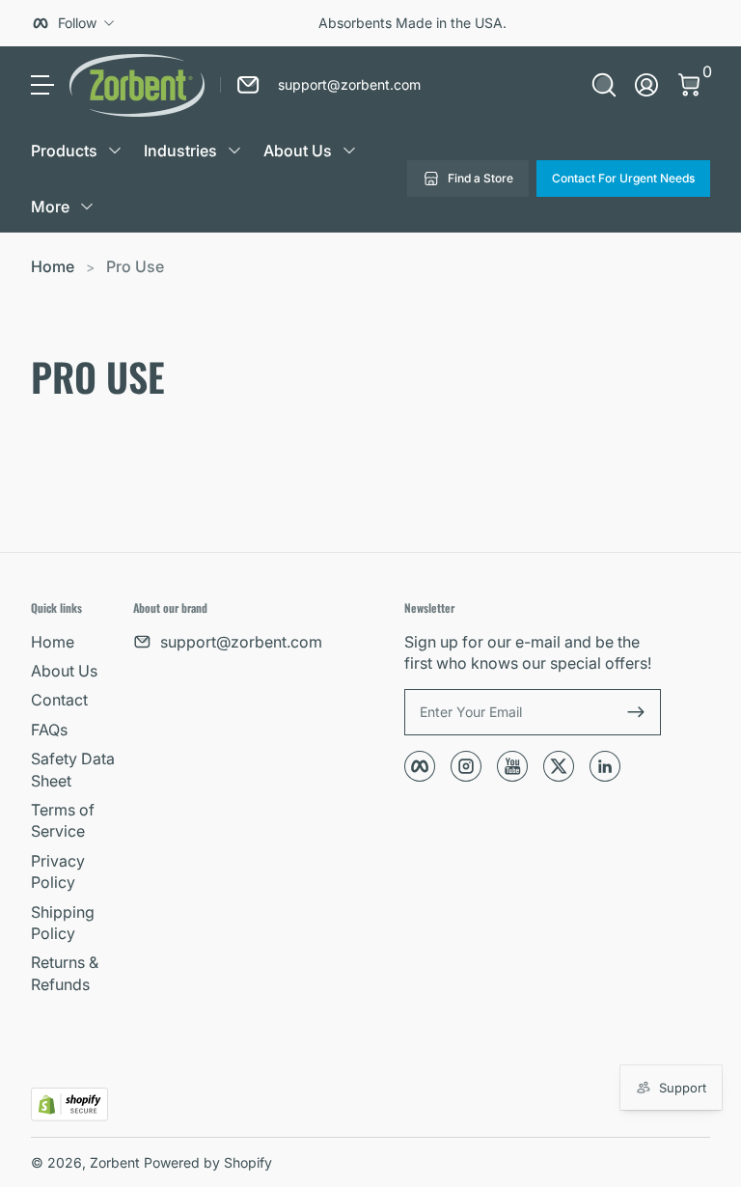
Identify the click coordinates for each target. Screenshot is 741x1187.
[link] (320, 84)
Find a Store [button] (480, 178)
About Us (64, 670)
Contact (59, 699)
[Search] (604, 85)
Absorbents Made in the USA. (412, 22)
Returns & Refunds (64, 972)
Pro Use (135, 266)
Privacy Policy (58, 871)
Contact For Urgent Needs (623, 178)
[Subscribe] (636, 712)
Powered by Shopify (208, 1162)
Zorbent (115, 1162)
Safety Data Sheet (73, 769)
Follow (77, 22)
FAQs (49, 729)
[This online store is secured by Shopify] (69, 1104)
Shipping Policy (63, 922)
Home (52, 266)
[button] (604, 85)
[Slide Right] (679, 23)
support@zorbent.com (241, 641)
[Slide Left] (144, 23)
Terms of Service (63, 820)
